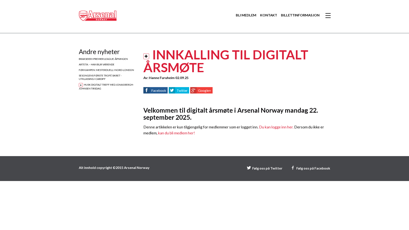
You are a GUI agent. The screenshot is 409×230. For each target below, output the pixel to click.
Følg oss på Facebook (313, 168)
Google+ (204, 90)
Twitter (182, 90)
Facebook (158, 90)
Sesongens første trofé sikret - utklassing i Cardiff (100, 77)
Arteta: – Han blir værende (96, 64)
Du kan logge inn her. (276, 127)
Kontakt (268, 15)
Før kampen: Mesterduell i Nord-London (106, 70)
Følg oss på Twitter (267, 168)
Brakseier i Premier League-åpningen (103, 58)
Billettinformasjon (300, 15)
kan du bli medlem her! (176, 133)
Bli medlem (246, 15)
